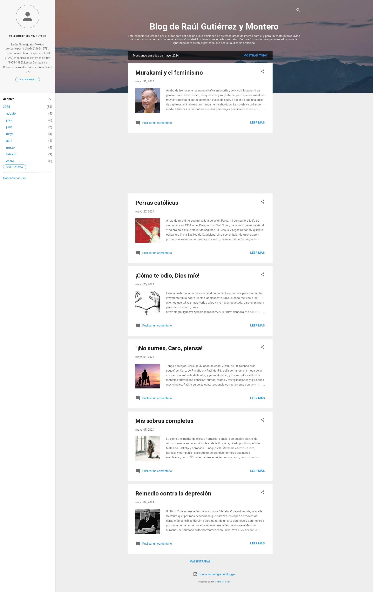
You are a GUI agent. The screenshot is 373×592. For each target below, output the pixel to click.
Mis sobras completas (164, 420)
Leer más (257, 122)
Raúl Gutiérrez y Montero (27, 35)
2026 (6, 107)
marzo (10, 147)
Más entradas (200, 561)
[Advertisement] (288, 109)
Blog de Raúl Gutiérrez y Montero (214, 26)
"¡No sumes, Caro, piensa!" (170, 348)
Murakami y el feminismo (169, 72)
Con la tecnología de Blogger (216, 574)
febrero (11, 154)
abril (9, 141)
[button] (262, 72)
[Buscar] (298, 11)
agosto (11, 113)
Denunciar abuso (14, 178)
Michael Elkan (223, 582)
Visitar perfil (27, 79)
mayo (10, 134)
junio (9, 127)
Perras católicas (156, 202)
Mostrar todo (255, 55)
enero (10, 161)
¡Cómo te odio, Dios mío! (167, 275)
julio (9, 120)
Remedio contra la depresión (173, 493)
